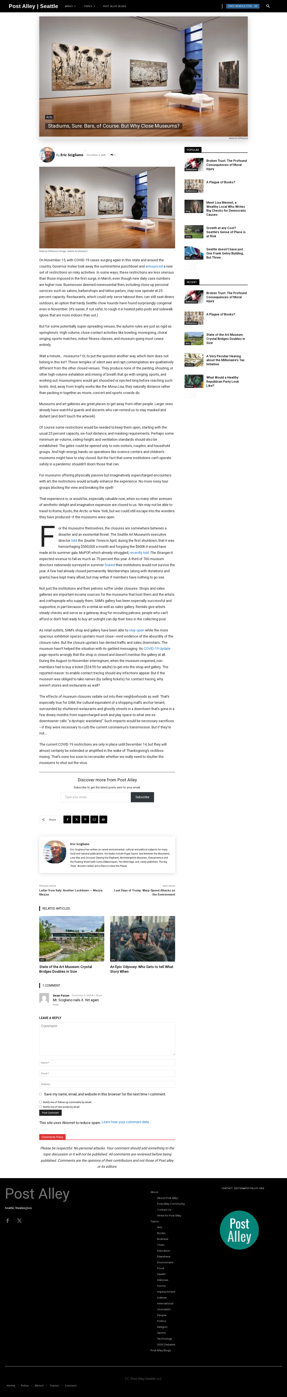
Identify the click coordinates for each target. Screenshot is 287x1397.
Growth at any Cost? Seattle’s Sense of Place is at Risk (226, 232)
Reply (56, 1004)
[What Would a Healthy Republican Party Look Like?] (193, 381)
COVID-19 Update (157, 649)
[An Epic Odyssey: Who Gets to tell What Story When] (142, 939)
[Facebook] (67, 819)
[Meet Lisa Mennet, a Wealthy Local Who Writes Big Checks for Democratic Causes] (193, 206)
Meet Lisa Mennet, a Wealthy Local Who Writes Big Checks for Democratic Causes (226, 209)
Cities (188, 236)
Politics (189, 365)
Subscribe (142, 797)
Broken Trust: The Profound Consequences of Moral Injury (226, 165)
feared (110, 565)
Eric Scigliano (71, 154)
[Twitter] (19, 1220)
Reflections (191, 169)
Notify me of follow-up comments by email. (67, 1102)
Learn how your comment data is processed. (127, 1122)
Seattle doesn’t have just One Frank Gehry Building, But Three (225, 253)
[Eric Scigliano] (47, 155)
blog (188, 211)
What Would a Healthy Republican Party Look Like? (222, 382)
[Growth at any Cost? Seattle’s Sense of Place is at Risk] (193, 231)
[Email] (94, 819)
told (74, 540)
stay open (136, 630)
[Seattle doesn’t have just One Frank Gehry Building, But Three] (193, 253)
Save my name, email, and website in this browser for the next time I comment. (105, 1094)
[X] (76, 819)
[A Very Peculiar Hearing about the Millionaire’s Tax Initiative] (193, 360)
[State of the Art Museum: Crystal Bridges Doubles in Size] (71, 939)
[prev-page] (186, 267)
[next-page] (193, 267)
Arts (49, 117)
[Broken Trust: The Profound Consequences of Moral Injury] (193, 164)
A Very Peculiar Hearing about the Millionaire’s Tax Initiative (225, 360)
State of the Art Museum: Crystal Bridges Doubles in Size (65, 969)
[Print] (103, 819)
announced (154, 266)
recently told (139, 553)
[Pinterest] (85, 819)
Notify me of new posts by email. (61, 1106)
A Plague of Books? (220, 182)
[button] (268, 6)
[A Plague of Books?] (193, 186)
